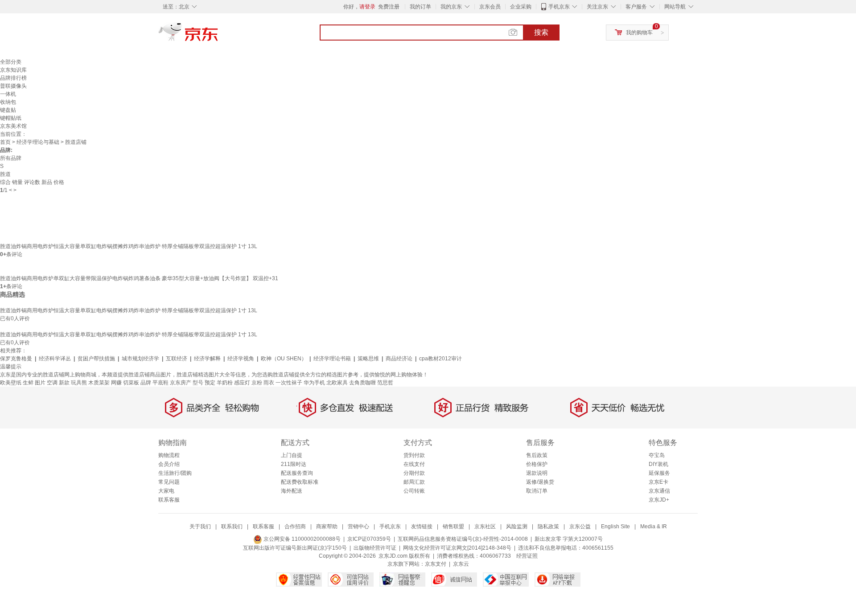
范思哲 (385, 383)
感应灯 (242, 383)
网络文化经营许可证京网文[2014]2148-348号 (457, 548)
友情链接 (421, 526)
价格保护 (536, 464)
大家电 (166, 491)
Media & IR (653, 526)
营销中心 (358, 526)
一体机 (8, 94)
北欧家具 (337, 383)
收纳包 (8, 102)
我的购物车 (639, 32)
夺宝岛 (657, 455)
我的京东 (451, 7)
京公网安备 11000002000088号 (301, 539)
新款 (64, 383)
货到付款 (414, 455)
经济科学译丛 (55, 358)
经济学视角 (240, 358)
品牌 (145, 383)
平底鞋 (160, 383)
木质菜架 (99, 383)
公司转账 (414, 491)
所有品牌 (10, 158)
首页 (5, 142)
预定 (210, 383)
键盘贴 (8, 110)
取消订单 (536, 491)
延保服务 (659, 473)
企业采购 (520, 7)
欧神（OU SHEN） (284, 358)
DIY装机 (658, 464)
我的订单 (420, 7)
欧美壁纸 (10, 383)
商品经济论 (399, 358)
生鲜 (28, 383)
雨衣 (268, 383)
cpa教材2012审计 (440, 358)
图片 (40, 383)
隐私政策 (548, 526)
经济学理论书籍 (332, 358)
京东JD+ (659, 500)
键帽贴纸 (10, 118)
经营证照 (527, 556)
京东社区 (485, 526)
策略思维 (368, 358)
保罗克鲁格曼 (16, 358)
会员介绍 (169, 464)
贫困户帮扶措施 (96, 358)
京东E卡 (658, 482)
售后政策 (536, 455)
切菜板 (131, 383)
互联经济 (176, 358)
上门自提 (291, 455)
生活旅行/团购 (175, 473)
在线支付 (414, 464)
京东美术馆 (13, 126)
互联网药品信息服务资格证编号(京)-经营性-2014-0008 (463, 539)
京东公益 (580, 526)
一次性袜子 (289, 383)
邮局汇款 (414, 482)
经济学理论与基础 (37, 142)
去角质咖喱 (362, 383)
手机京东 (559, 7)
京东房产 (180, 383)
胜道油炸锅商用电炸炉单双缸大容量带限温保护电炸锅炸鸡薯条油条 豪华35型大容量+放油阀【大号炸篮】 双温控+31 (139, 278)
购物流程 (169, 455)
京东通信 (659, 491)
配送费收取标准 (299, 482)
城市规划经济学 (140, 358)
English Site (615, 526)
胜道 (5, 174)
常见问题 (169, 482)
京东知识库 (13, 70)
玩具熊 (79, 383)
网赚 (116, 383)
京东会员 (490, 7)
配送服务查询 (297, 473)
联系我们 (232, 526)
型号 (198, 383)
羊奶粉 (225, 383)
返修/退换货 (540, 482)
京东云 (461, 564)
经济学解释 (207, 358)
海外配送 (291, 491)
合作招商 (295, 526)
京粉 (256, 383)
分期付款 (414, 473)
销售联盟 (453, 526)
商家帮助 (326, 526)
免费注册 (388, 7)
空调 (52, 383)
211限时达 (293, 464)
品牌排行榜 (13, 78)
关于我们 (200, 526)
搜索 (541, 32)
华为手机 (314, 383)
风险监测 (516, 526)
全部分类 (10, 62)
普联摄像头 (13, 86)
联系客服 (169, 500)
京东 (218, 35)
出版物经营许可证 (375, 548)
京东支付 (435, 564)
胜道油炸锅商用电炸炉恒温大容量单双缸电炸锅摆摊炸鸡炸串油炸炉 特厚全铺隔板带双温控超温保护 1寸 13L (128, 246)
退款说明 (536, 473)
